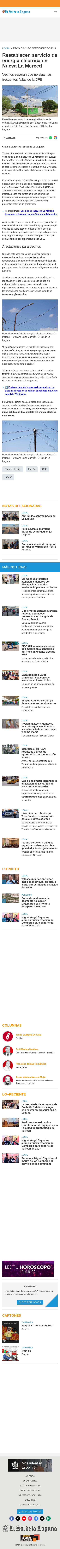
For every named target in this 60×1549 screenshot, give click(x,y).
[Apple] (42, 1518)
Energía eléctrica (12, 469)
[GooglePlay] (48, 1518)
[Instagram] (30, 1518)
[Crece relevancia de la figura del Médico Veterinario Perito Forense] (10, 545)
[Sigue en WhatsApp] (50, 137)
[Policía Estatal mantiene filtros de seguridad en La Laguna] (10, 530)
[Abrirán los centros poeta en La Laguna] (10, 516)
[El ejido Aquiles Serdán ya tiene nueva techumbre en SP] (10, 706)
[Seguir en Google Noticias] (55, 137)
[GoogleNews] (36, 1518)
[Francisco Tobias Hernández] (7, 1065)
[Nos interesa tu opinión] (30, 1465)
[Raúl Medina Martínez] (7, 1051)
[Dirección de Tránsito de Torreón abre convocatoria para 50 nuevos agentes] (10, 822)
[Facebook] (11, 1518)
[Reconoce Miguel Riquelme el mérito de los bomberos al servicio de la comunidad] (10, 1159)
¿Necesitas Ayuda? (30, 1511)
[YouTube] (24, 1518)
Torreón (31, 469)
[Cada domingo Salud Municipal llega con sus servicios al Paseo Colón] (10, 681)
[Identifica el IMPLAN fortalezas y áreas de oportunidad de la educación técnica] (10, 758)
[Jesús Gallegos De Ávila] (7, 1036)
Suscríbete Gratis (30, 1302)
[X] (17, 1518)
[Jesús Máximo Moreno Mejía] (7, 1080)
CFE (44, 469)
